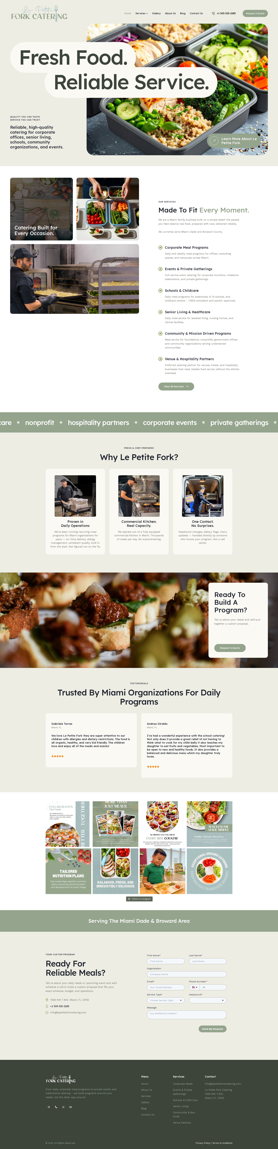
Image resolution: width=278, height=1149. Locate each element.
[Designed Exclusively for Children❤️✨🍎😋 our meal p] (209, 871)
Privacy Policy (203, 1143)
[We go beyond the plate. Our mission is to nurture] (115, 824)
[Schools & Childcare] (160, 291)
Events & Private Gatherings (188, 269)
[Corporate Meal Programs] (160, 248)
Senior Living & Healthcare (187, 312)
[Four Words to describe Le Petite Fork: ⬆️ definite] (115, 871)
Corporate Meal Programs (186, 248)
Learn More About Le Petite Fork (239, 141)
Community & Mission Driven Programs (198, 333)
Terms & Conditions (222, 1143)
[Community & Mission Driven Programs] (160, 333)
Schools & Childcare (182, 291)
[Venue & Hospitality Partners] (160, 359)
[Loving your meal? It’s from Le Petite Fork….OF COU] (162, 871)
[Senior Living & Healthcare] (160, 312)
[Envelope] (70, 1107)
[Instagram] (49, 1107)
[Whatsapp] (63, 1107)
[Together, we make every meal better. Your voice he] (68, 824)
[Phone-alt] (56, 1107)
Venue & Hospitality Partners (189, 359)
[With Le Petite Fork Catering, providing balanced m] (209, 824)
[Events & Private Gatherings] (160, 269)
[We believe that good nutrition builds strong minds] (162, 824)
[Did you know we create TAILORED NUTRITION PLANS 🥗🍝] (68, 871)
